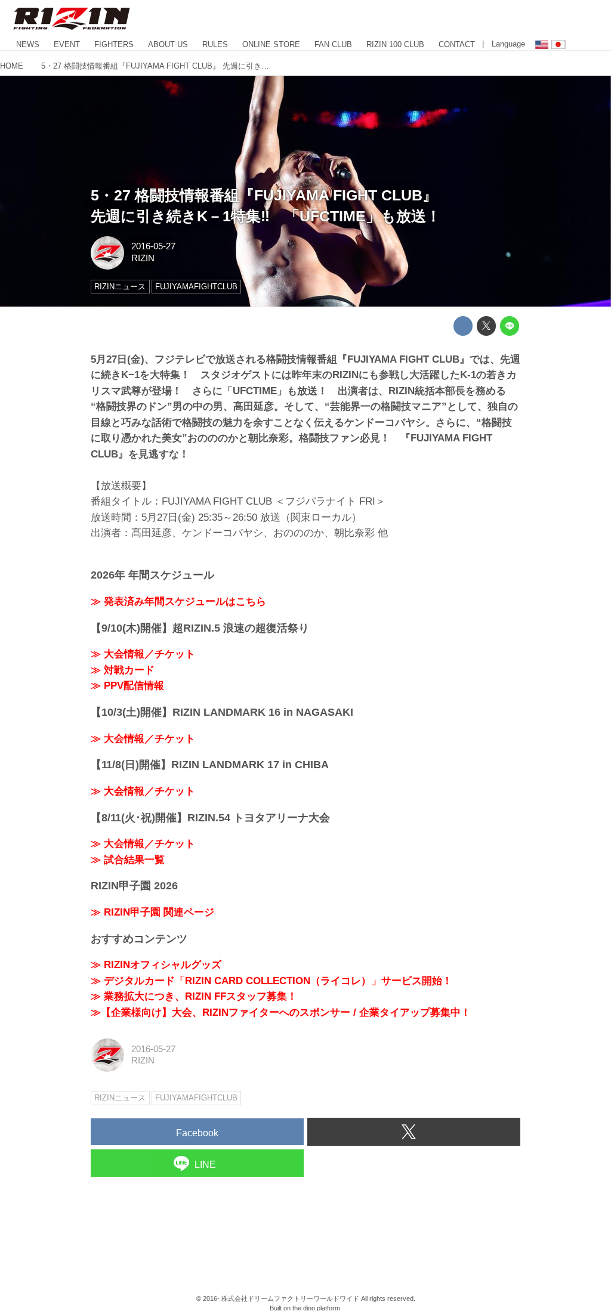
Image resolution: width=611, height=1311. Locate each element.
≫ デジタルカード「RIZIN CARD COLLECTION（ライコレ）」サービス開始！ (271, 981)
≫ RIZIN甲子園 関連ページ (152, 912)
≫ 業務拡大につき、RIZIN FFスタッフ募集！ (194, 996)
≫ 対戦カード (123, 670)
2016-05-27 (153, 246)
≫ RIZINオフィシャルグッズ (156, 964)
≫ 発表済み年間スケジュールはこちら (178, 601)
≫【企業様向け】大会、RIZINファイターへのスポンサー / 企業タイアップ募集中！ (281, 1012)
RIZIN (143, 258)
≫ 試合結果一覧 (128, 859)
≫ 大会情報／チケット (143, 654)
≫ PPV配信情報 (127, 685)
